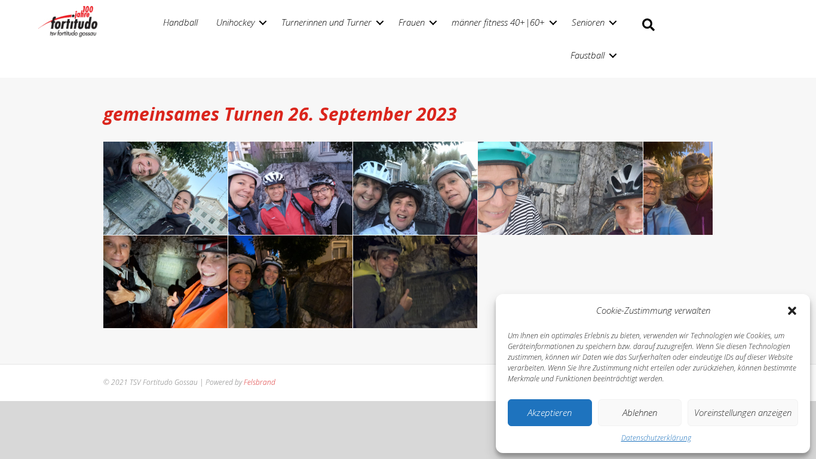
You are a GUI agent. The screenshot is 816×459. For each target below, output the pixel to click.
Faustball (587, 55)
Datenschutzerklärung (656, 438)
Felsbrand (259, 382)
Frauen (411, 22)
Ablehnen (639, 412)
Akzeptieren (549, 412)
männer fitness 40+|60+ (498, 22)
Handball (180, 22)
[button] (792, 311)
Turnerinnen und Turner (326, 22)
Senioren (588, 22)
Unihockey (235, 22)
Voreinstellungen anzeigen (743, 412)
